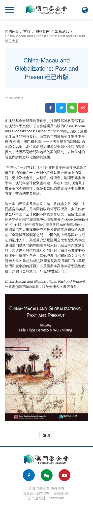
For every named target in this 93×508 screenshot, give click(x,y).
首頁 (26, 31)
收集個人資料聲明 (37, 493)
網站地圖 (61, 493)
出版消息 (62, 31)
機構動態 (43, 31)
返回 (46, 434)
